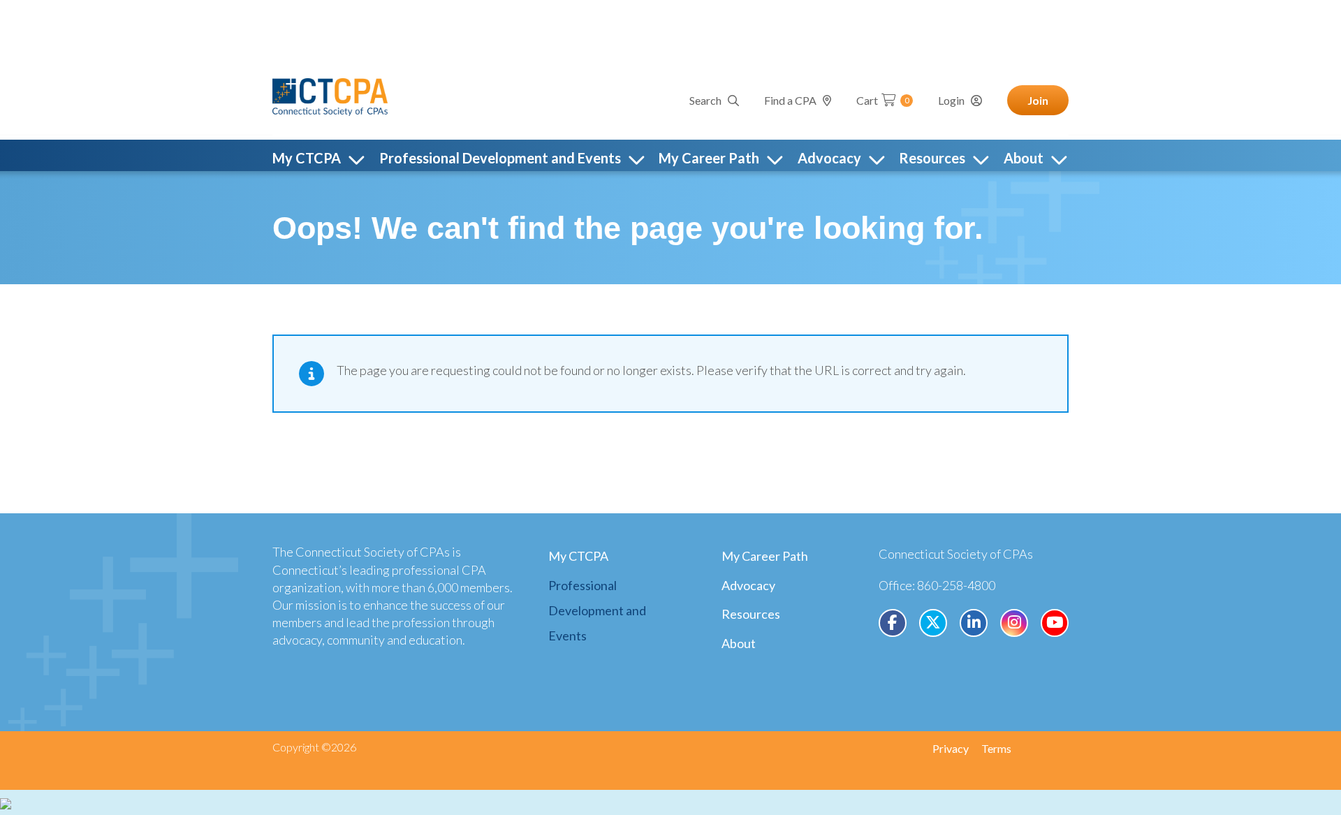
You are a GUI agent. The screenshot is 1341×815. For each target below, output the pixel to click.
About (738, 643)
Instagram (1014, 623)
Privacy (950, 748)
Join (1037, 100)
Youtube (1055, 623)
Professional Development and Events (597, 610)
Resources (750, 614)
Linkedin (974, 623)
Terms (996, 748)
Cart (882, 100)
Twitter (933, 623)
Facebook (893, 623)
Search (705, 100)
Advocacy (748, 585)
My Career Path (764, 556)
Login (951, 100)
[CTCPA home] (330, 95)
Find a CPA (790, 100)
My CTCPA (578, 556)
